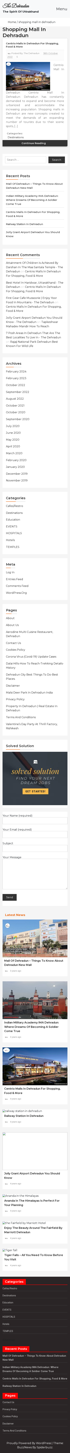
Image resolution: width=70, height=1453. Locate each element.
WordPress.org (16, 592)
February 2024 (16, 371)
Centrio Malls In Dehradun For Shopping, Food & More (35, 1378)
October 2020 (15, 412)
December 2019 (17, 473)
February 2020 (16, 460)
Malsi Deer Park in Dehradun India (29, 692)
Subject (8, 843)
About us (12, 625)
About (10, 618)
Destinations (16, 137)
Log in (10, 572)
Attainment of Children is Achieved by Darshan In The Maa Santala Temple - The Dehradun (34, 267)
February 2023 (16, 378)
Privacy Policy (15, 699)
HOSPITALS (14, 533)
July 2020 (13, 426)
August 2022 (15, 398)
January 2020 (15, 466)
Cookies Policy (15, 649)
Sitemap (9, 1340)
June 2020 (13, 432)
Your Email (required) (17, 829)
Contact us (13, 643)
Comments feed (17, 586)
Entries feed (14, 579)
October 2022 (15, 385)
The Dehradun (16, 6)
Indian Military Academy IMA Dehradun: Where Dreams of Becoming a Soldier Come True (32, 200)
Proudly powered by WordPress (29, 1443)
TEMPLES (12, 547)
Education (13, 519)
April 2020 (13, 446)
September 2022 (17, 392)
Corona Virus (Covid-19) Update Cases (31, 656)
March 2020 (14, 453)
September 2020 (17, 419)
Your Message (12, 857)
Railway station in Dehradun (24, 224)
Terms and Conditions (21, 717)
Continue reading (34, 143)
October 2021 (15, 405)
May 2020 (12, 439)
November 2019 (17, 480)
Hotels (10, 540)
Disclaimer (13, 685)
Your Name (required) (17, 815)
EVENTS (11, 526)
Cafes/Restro (14, 506)
